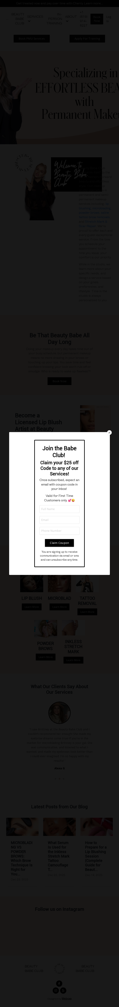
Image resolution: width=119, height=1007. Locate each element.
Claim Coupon (59, 543)
